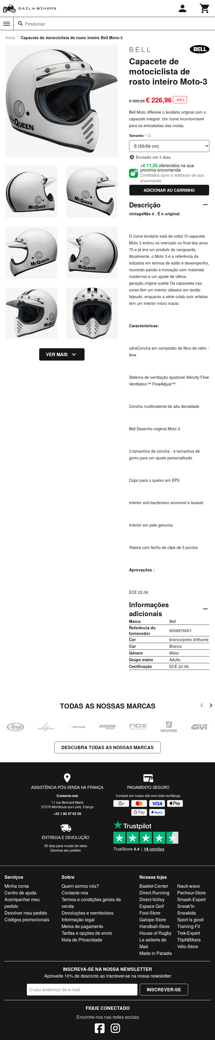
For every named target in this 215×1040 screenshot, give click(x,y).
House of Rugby (155, 933)
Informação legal (78, 919)
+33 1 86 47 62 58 (67, 813)
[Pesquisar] (20, 23)
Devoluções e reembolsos (87, 913)
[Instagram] (115, 1029)
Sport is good (190, 919)
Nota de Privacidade (82, 939)
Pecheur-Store (191, 892)
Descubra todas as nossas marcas (107, 747)
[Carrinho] (205, 8)
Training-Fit (188, 926)
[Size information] (149, 135)
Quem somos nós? (80, 886)
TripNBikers (189, 939)
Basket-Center (153, 886)
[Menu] (6, 24)
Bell (140, 49)
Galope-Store (152, 919)
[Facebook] (99, 1029)
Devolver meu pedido (25, 913)
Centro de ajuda (20, 892)
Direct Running (154, 892)
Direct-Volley (152, 899)
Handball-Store (154, 926)
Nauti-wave (188, 886)
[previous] (202, 706)
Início (10, 37)
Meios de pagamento (82, 926)
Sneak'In (186, 906)
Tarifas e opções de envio (87, 933)
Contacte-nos (67, 795)
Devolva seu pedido (65, 850)
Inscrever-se (164, 989)
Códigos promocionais (26, 919)
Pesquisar (35, 23)
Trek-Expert (188, 933)
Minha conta (16, 886)
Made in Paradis (155, 953)
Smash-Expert (191, 899)
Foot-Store (149, 913)
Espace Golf (151, 906)
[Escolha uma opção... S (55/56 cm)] (169, 146)
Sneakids (186, 913)
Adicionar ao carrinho (169, 190)
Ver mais (57, 354)
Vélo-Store (187, 946)
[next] (211, 706)
